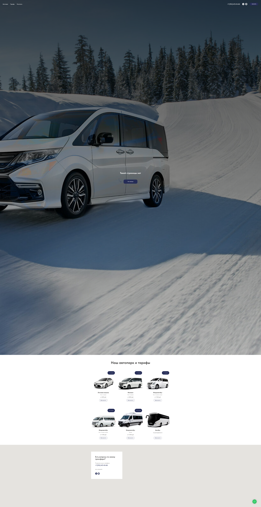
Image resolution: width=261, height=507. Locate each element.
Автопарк (5, 4)
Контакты (19, 4)
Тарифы (12, 4)
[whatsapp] (246, 4)
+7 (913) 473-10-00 (233, 4)
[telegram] (243, 4)
